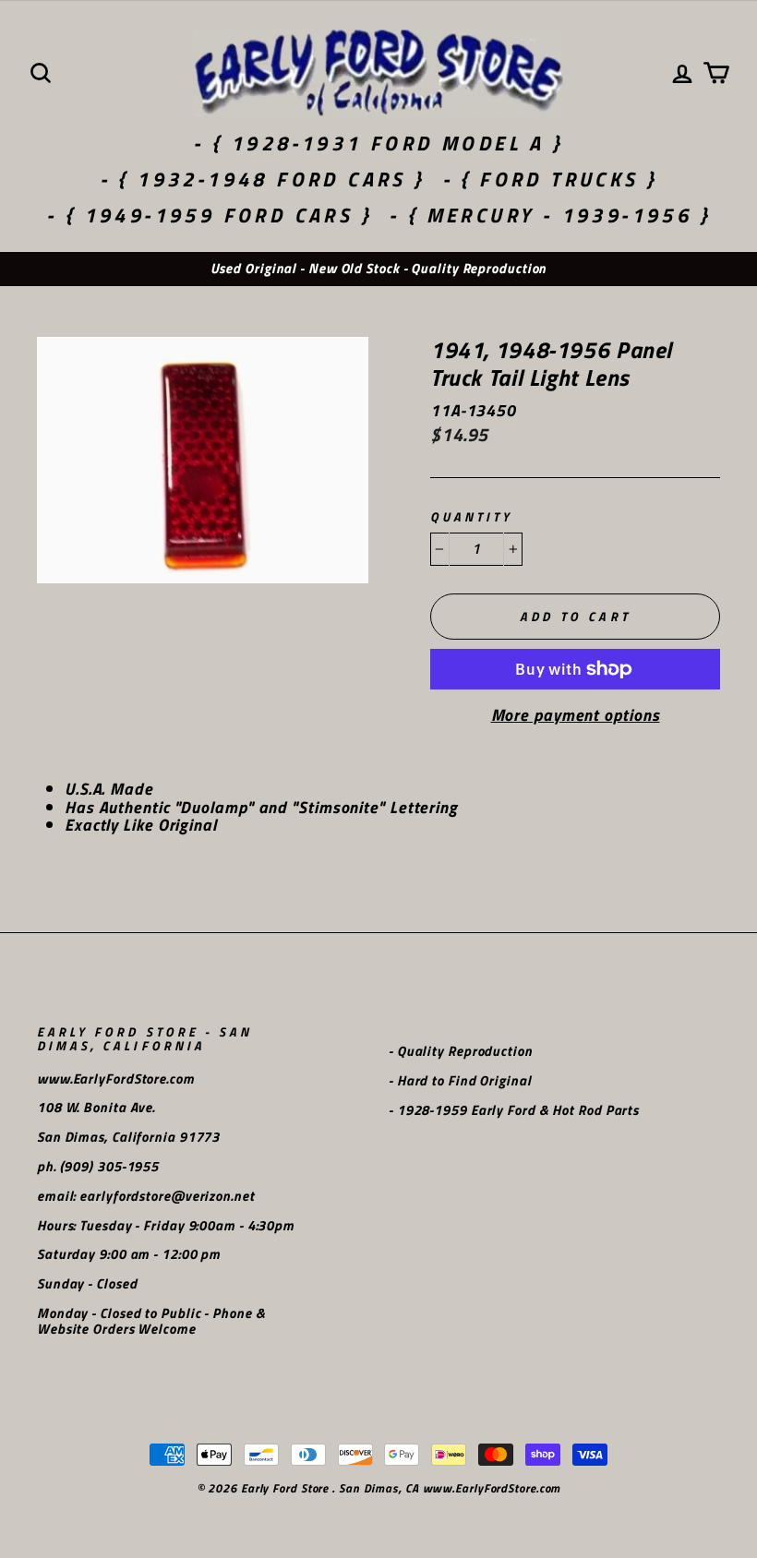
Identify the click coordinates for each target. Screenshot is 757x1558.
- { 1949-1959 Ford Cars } (209, 215)
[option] (378, 269)
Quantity (471, 517)
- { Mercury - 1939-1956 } (550, 215)
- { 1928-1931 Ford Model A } (378, 143)
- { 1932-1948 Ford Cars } (263, 179)
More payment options (575, 715)
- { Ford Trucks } (550, 179)
